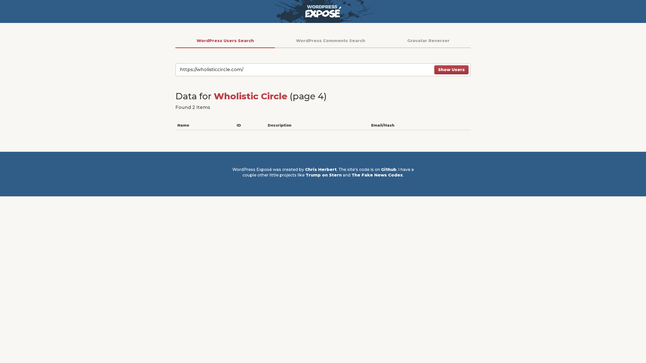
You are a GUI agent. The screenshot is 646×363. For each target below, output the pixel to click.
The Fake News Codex (377, 175)
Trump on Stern (324, 175)
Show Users (451, 69)
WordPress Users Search (225, 40)
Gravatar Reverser (428, 40)
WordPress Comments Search (330, 40)
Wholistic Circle (250, 96)
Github (388, 169)
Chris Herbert (321, 169)
